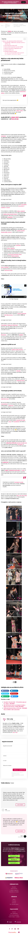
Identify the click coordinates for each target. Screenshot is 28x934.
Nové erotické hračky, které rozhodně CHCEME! (14, 46)
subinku (5, 214)
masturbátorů (4, 404)
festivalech (17, 482)
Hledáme (14, 887)
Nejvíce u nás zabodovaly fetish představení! (12, 41)
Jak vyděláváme (14, 913)
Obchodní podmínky (14, 915)
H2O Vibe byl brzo (8, 315)
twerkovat (10, 405)
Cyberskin (18, 370)
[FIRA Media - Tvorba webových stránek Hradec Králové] (12, 932)
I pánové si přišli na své (9, 49)
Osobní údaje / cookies (14, 916)
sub (20, 495)
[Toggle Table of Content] (24, 39)
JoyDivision (18, 245)
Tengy (9, 421)
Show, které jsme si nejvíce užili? (11, 45)
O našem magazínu (14, 890)
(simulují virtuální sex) (22, 443)
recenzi (21, 334)
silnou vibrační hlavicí (12, 214)
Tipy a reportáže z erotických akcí (7, 25)
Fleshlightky (16, 421)
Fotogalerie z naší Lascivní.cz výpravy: (14, 54)
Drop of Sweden (5, 267)
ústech (8, 207)
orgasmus (10, 217)
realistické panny (20, 380)
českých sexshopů (21, 313)
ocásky (23, 470)
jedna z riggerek (21, 211)
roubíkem (3, 207)
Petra (13, 119)
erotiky (21, 482)
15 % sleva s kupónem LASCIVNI (9, 1)
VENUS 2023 (15, 117)
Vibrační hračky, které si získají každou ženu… (13, 48)
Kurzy (14, 899)
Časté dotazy (14, 888)
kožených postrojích (14, 470)
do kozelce (21, 206)
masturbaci (20, 444)
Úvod (2, 25)
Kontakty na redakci (14, 891)
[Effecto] (19, 932)
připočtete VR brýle (11, 443)
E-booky (14, 901)
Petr (14, 732)
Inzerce (14, 912)
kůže (25, 495)
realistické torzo (5, 398)
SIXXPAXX (3, 136)
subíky (6, 470)
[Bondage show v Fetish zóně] (14, 513)
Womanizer (3, 334)
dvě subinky (23, 204)
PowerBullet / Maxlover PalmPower (9, 325)
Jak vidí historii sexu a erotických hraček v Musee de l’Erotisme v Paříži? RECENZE (14, 705)
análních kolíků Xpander (17, 349)
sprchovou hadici (8, 270)
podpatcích (5, 462)
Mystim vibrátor (15, 256)
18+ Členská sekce (14, 904)
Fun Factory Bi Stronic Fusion (14, 254)
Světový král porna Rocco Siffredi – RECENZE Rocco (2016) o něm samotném (15, 708)
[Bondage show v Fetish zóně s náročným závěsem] (14, 608)
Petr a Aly (10, 719)
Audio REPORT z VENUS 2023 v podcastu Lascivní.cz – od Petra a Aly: (15, 43)
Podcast (14, 902)
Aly (17, 119)
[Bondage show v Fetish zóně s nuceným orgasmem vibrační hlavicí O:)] (14, 656)
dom (18, 495)
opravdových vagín (20, 420)
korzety (10, 232)
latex (23, 495)
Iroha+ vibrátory (11, 248)
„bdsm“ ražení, (19, 110)
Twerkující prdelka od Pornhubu (11, 51)
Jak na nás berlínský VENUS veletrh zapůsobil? (15, 52)
